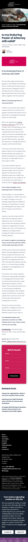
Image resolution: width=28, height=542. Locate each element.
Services (4, 441)
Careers (4, 447)
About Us (4, 437)
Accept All (7, 532)
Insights (9, 24)
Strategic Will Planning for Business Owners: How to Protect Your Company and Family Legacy (14, 409)
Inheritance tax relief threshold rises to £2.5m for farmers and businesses (12, 401)
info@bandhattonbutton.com (11, 469)
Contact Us (5, 449)
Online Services (6, 445)
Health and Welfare (19, 182)
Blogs (14, 24)
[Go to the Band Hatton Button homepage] (14, 4)
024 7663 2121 (10, 466)
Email (7, 361)
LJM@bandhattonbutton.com (16, 341)
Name (7, 353)
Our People (5, 439)
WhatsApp (5, 471)
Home (3, 24)
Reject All (20, 532)
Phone (7, 368)
